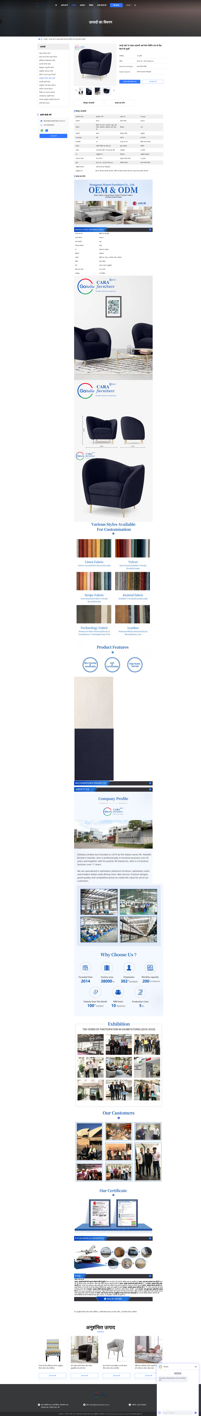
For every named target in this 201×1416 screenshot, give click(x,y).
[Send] (195, 1412)
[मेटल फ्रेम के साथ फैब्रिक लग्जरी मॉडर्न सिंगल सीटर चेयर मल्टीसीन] (116, 1350)
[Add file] (159, 1412)
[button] (41, 1354)
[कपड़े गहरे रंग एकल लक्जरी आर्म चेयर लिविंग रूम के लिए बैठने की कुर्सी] (95, 65)
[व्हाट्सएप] (42, 130)
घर (56, 5)
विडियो (91, 5)
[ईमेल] (46, 130)
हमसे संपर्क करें (101, 5)
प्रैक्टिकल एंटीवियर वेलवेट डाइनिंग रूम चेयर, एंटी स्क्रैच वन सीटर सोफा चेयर (148, 1367)
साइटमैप (61, 1414)
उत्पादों (74, 5)
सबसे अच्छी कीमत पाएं (129, 81)
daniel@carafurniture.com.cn (54, 121)
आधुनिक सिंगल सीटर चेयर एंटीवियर (87, 1312)
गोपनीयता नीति (68, 1414)
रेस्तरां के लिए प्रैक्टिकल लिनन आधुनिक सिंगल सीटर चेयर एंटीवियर (51, 1367)
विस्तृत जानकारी (88, 103)
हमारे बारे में (64, 5)
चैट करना (116, 5)
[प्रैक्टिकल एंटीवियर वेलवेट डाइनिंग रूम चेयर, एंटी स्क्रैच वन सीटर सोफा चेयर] (148, 1350)
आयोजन (82, 5)
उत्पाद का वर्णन (120, 103)
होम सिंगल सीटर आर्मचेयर (129, 1312)
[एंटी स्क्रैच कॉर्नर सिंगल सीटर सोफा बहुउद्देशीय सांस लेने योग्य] (84, 1350)
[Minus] (196, 1366)
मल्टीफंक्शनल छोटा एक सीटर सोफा (109, 1312)
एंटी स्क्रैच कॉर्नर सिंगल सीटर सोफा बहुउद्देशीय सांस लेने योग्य (81, 1367)
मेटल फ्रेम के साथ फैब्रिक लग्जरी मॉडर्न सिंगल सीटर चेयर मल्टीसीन (115, 1367)
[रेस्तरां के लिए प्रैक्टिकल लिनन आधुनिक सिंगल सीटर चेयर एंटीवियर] (52, 1350)
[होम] (40, 5)
